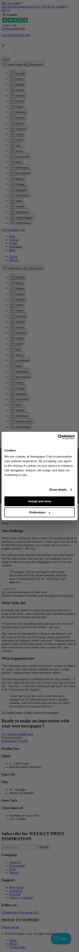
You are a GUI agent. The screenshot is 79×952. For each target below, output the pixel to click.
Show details (58, 489)
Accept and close (39, 501)
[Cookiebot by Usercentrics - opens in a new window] (58, 437)
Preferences (37, 512)
